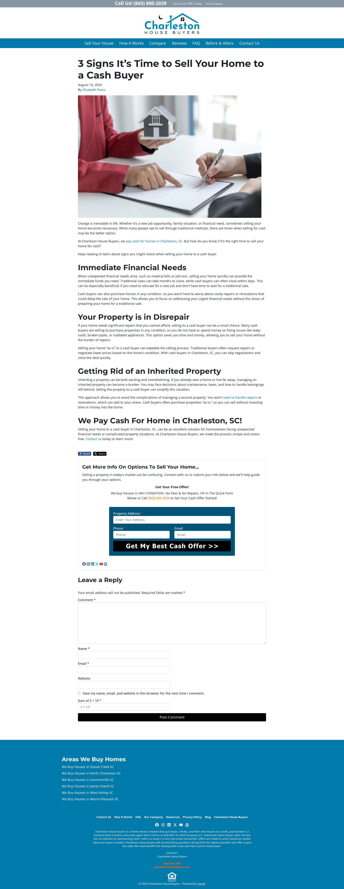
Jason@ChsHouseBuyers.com (172, 867)
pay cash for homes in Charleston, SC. (154, 241)
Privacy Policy (192, 817)
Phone (119, 528)
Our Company (214, 3)
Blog (208, 817)
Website (84, 678)
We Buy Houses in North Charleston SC (91, 773)
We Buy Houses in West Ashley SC (87, 792)
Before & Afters (219, 43)
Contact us (94, 439)
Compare (157, 43)
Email (179, 528)
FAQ (196, 43)
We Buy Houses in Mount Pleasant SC (90, 799)
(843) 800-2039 (159, 498)
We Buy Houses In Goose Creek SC (88, 767)
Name (84, 648)
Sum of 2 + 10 (89, 700)
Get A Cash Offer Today (187, 3)
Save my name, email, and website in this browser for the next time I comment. (143, 693)
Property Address (127, 513)
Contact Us (249, 43)
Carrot (201, 883)
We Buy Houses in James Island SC (88, 786)
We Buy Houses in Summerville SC (88, 779)
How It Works (131, 43)
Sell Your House (99, 43)
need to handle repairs (240, 397)
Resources (173, 817)
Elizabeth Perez (94, 89)
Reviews (179, 43)
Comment (87, 600)
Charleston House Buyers (231, 817)
